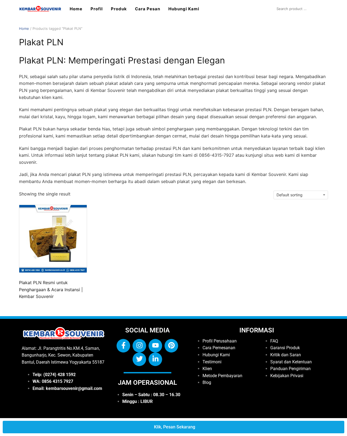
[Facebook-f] (123, 345)
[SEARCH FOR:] (301, 9)
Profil (97, 8)
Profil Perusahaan (220, 341)
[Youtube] (155, 345)
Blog (207, 382)
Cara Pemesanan (219, 347)
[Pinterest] (171, 345)
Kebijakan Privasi (286, 375)
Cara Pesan (147, 8)
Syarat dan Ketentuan (291, 361)
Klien (207, 368)
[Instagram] (139, 345)
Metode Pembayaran (222, 375)
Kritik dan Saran (285, 354)
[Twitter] (139, 359)
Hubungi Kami (183, 8)
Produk (119, 8)
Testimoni (212, 361)
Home (76, 8)
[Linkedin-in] (155, 359)
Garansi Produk (285, 347)
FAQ (274, 341)
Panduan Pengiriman (290, 368)
